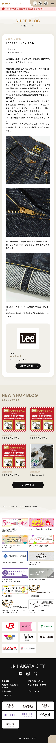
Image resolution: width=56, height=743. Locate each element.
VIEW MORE (27, 366)
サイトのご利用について (37, 685)
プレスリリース (33, 691)
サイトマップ (6, 695)
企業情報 (5, 681)
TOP (3, 506)
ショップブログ (13, 506)
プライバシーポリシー (36, 681)
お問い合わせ (7, 691)
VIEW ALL (28, 485)
